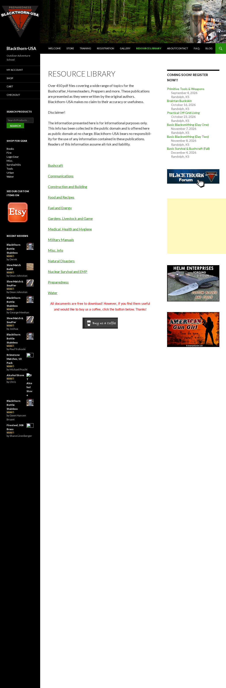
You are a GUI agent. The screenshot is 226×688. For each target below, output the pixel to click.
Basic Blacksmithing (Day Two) (188, 136)
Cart (10, 86)
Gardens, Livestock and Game (70, 218)
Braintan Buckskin (179, 101)
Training (85, 48)
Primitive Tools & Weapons (185, 89)
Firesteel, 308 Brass (15, 427)
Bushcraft (55, 165)
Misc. (10, 160)
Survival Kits (14, 164)
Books (10, 148)
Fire (9, 152)
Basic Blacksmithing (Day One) (188, 124)
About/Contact (177, 48)
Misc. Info (55, 250)
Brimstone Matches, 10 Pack (14, 358)
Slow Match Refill (14, 267)
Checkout (13, 94)
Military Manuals (61, 240)
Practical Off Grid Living (183, 113)
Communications (60, 176)
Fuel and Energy (60, 208)
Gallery (125, 48)
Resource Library (148, 48)
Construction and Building (67, 186)
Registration (105, 48)
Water (52, 293)
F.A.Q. (197, 48)
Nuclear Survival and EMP (67, 271)
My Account (15, 69)
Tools (10, 168)
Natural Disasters (61, 261)
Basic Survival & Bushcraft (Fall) (188, 148)
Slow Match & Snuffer (15, 283)
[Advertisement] (196, 226)
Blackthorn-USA (21, 48)
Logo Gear (13, 156)
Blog (209, 48)
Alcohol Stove (15, 375)
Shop (10, 78)
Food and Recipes (61, 197)
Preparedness (58, 282)
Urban (10, 172)
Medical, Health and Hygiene (70, 229)
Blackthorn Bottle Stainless (13, 248)
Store (70, 48)
